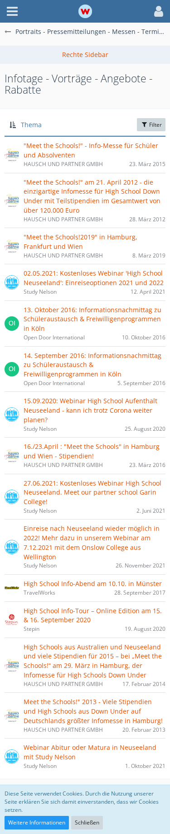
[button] (12, 11)
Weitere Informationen (36, 822)
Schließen (87, 822)
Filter (155, 125)
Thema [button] (31, 124)
